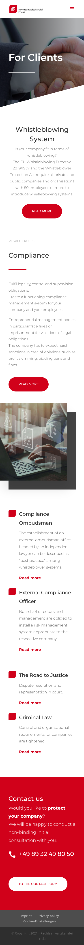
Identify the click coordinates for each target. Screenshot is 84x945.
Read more (42, 211)
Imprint (26, 916)
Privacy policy (48, 916)
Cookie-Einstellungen (39, 921)
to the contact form (38, 884)
